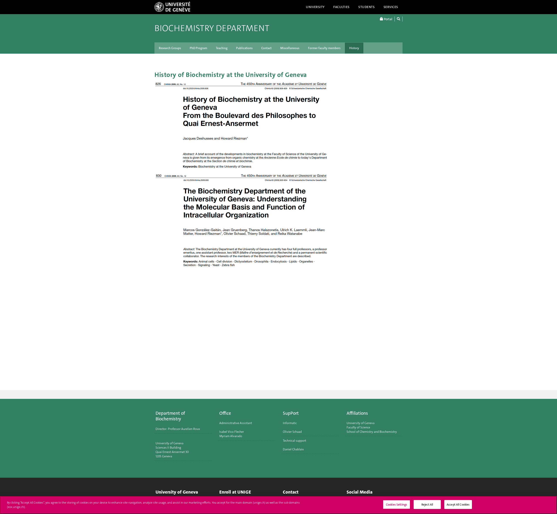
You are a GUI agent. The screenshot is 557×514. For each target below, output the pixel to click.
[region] (278, 505)
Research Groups (170, 48)
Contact (266, 48)
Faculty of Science (358, 427)
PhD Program (198, 48)
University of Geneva (360, 423)
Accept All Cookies (458, 504)
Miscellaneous (289, 48)
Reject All (427, 504)
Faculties (341, 7)
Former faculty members (324, 48)
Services (391, 7)
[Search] (398, 19)
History (354, 48)
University (315, 7)
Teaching (221, 48)
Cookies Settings (396, 504)
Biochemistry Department (211, 28)
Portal (387, 19)
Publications (244, 48)
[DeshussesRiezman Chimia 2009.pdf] (278, 125)
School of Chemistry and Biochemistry (372, 432)
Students (366, 7)
